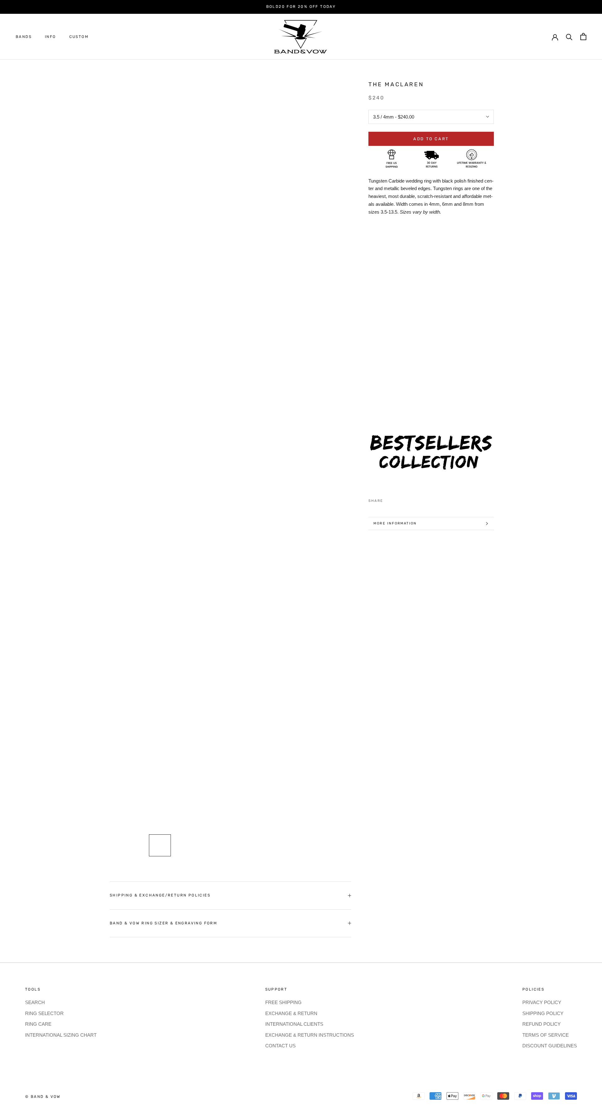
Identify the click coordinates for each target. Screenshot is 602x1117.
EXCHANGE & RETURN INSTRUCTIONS (309, 1035)
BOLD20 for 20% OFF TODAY (301, 6)
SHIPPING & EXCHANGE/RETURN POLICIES (160, 895)
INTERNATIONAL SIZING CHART (61, 1035)
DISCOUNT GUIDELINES (549, 1045)
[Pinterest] (405, 499)
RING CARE (38, 1024)
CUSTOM (79, 37)
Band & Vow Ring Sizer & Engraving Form (163, 923)
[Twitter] (397, 499)
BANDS (24, 37)
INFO (50, 37)
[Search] (569, 36)
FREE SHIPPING (283, 1002)
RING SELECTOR (44, 1013)
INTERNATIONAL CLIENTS (294, 1024)
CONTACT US (280, 1045)
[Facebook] (389, 499)
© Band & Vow (43, 1096)
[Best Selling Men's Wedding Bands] (431, 455)
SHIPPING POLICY (542, 1013)
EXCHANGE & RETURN (291, 1013)
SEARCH (35, 1002)
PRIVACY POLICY (541, 1002)
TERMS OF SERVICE (545, 1035)
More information (395, 523)
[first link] (583, 36)
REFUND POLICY (541, 1024)
